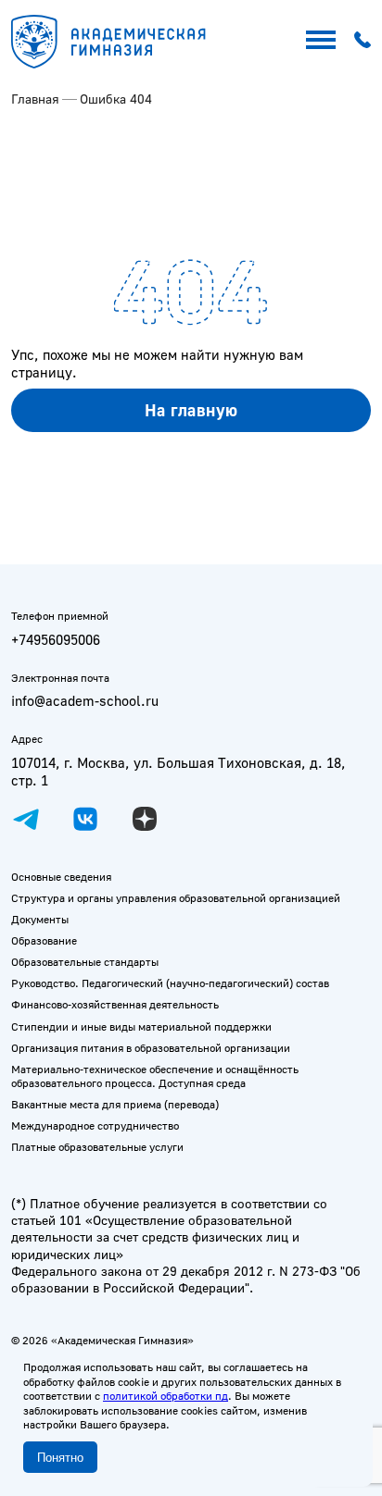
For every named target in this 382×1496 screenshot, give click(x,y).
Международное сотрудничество (95, 1125)
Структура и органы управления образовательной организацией (175, 898)
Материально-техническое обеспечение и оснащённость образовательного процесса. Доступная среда (155, 1076)
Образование (44, 940)
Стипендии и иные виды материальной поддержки (141, 1026)
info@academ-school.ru (85, 701)
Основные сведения (61, 877)
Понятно (60, 1458)
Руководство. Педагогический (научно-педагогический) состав (170, 983)
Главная (35, 98)
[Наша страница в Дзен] (144, 819)
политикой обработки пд (165, 1396)
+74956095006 (55, 640)
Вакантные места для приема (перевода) (115, 1104)
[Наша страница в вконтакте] (85, 819)
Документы (40, 919)
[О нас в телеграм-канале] (26, 819)
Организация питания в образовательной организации (150, 1048)
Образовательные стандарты (85, 962)
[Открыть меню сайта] (321, 40)
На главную (191, 410)
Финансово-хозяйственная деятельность (115, 1004)
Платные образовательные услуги (97, 1147)
